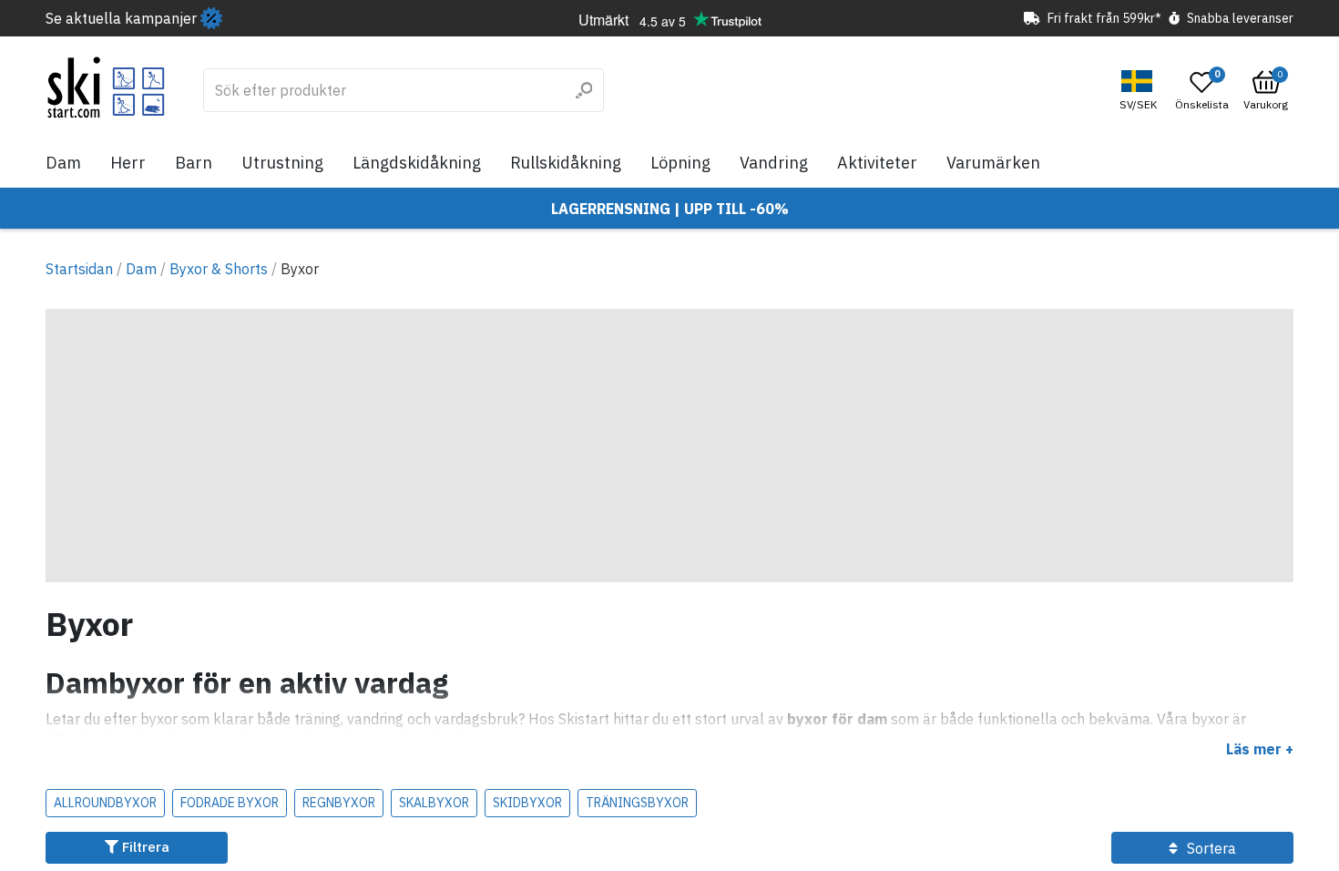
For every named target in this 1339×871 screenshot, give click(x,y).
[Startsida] (106, 87)
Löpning (680, 162)
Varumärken (993, 162)
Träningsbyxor (637, 802)
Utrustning (282, 162)
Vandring (774, 162)
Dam (63, 162)
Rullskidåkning (565, 162)
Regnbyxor (338, 802)
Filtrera (143, 847)
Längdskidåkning (417, 162)
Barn (193, 162)
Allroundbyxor (105, 802)
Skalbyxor (434, 802)
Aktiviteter (877, 162)
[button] (1140, 90)
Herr (128, 162)
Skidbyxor (527, 802)
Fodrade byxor (229, 802)
